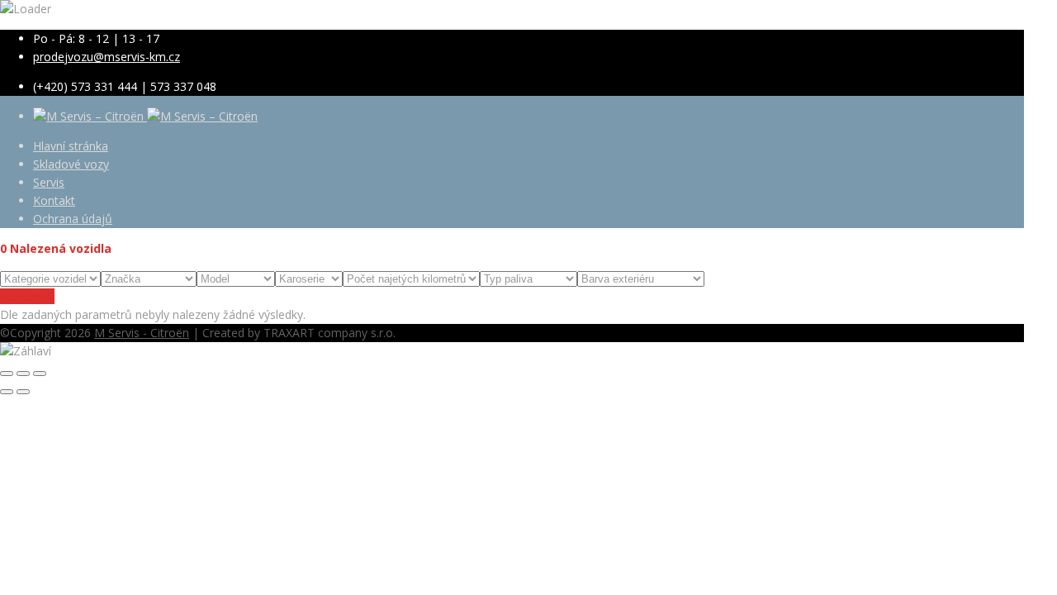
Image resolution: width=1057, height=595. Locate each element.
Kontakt (54, 200)
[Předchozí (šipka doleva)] (6, 391)
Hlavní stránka (70, 146)
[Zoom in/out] (39, 373)
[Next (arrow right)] (23, 391)
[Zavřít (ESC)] (6, 373)
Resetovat (27, 296)
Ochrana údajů (72, 218)
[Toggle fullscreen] (23, 373)
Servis (48, 182)
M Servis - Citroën (141, 332)
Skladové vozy (71, 164)
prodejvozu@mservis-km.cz (106, 56)
